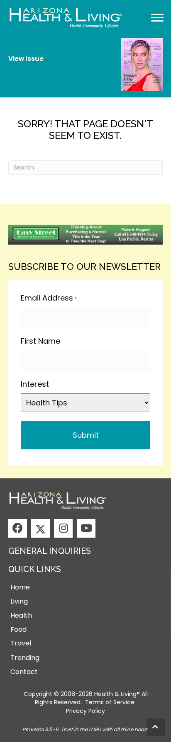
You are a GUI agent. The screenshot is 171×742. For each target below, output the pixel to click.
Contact (24, 672)
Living (19, 601)
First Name (40, 341)
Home (20, 587)
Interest (35, 384)
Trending (24, 657)
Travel (20, 643)
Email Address (49, 298)
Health (21, 615)
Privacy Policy (85, 711)
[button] (17, 528)
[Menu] (157, 18)
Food (18, 629)
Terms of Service (109, 702)
